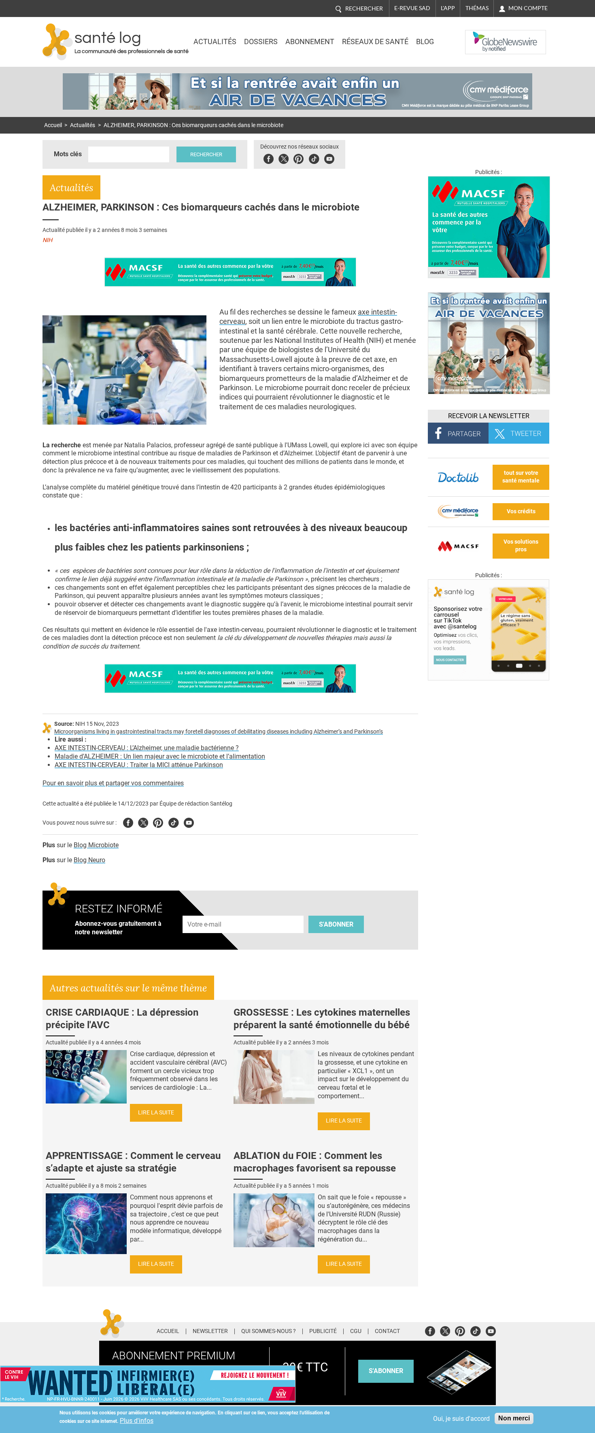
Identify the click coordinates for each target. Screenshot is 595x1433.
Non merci (514, 1418)
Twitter (283, 158)
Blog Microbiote (96, 845)
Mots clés (68, 154)
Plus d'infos (136, 1420)
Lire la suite (156, 1112)
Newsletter (210, 1331)
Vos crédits (521, 511)
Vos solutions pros (521, 545)
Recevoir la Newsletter (488, 416)
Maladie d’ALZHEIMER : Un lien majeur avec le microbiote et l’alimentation (160, 756)
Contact (387, 1331)
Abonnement (309, 42)
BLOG (425, 42)
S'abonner (336, 924)
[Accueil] (57, 41)
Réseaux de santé (375, 42)
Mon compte (528, 8)
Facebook (269, 158)
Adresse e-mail (205, 911)
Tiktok (313, 158)
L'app (448, 8)
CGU (355, 1331)
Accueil (53, 125)
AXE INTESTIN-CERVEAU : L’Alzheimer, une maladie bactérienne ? (147, 748)
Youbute (329, 158)
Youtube (189, 821)
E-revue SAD (412, 8)
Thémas (477, 8)
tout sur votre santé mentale (521, 477)
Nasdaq (481, 36)
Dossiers (261, 42)
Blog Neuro (89, 860)
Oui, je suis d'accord (461, 1418)
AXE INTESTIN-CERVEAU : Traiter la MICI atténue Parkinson (139, 765)
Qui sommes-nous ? (268, 1331)
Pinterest (298, 158)
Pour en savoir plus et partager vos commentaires (113, 783)
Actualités (214, 42)
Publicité (323, 1331)
